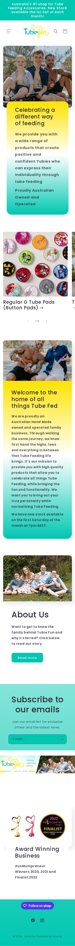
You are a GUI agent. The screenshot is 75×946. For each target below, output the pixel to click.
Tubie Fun (30, 936)
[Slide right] (46, 321)
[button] (8, 31)
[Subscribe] (61, 739)
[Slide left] (28, 321)
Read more (27, 657)
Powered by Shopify (49, 936)
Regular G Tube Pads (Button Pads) (29, 305)
